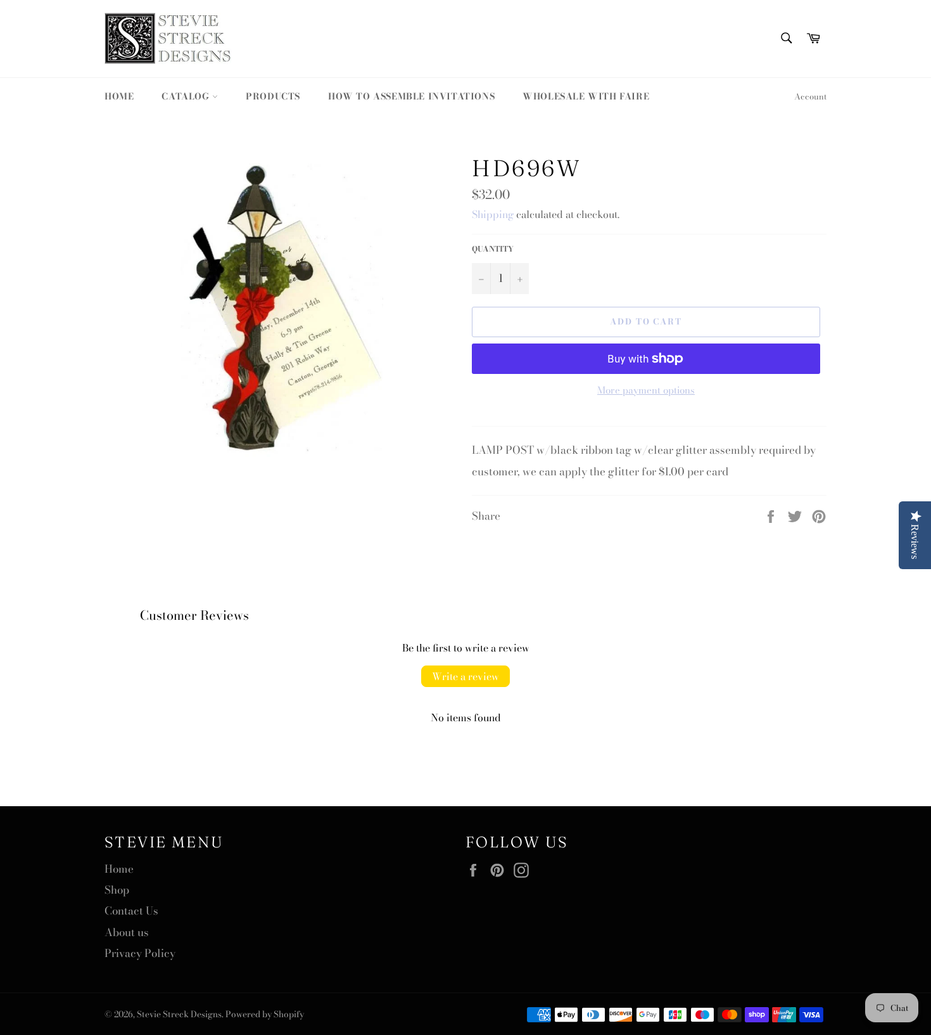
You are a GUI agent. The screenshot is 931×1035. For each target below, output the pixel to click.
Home (119, 96)
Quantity (493, 249)
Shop (116, 890)
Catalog (187, 96)
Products (273, 96)
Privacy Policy (139, 953)
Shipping (493, 214)
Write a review (465, 676)
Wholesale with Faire (585, 96)
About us (126, 932)
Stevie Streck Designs (179, 1014)
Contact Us (131, 911)
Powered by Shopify (264, 1014)
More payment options (646, 390)
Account (810, 96)
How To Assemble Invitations (411, 96)
